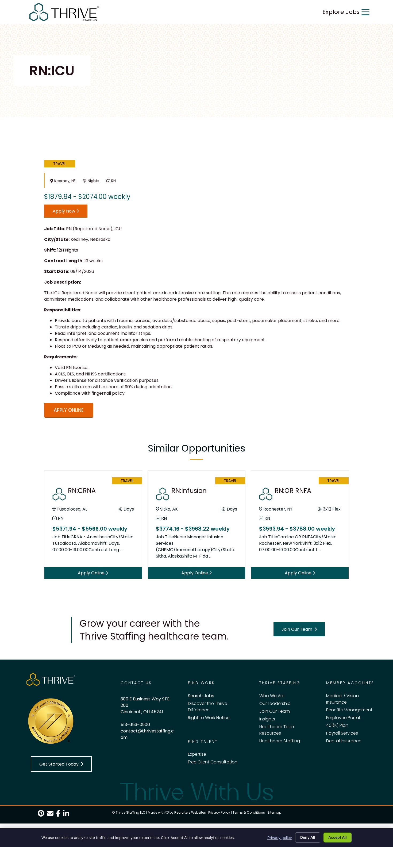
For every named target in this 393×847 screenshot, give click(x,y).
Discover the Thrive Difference (207, 706)
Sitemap (274, 812)
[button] (299, 629)
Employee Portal (343, 718)
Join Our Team (274, 711)
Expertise (197, 754)
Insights (267, 719)
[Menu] (365, 12)
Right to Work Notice (209, 718)
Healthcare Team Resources (277, 730)
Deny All (307, 837)
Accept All (337, 837)
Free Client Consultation (212, 762)
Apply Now (64, 211)
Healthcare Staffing (279, 741)
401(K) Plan (337, 725)
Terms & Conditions (249, 812)
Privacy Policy (219, 812)
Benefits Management (349, 710)
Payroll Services (342, 733)
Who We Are (271, 696)
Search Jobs (201, 696)
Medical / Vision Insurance (342, 699)
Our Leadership (275, 703)
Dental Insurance (343, 741)
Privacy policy (279, 837)
